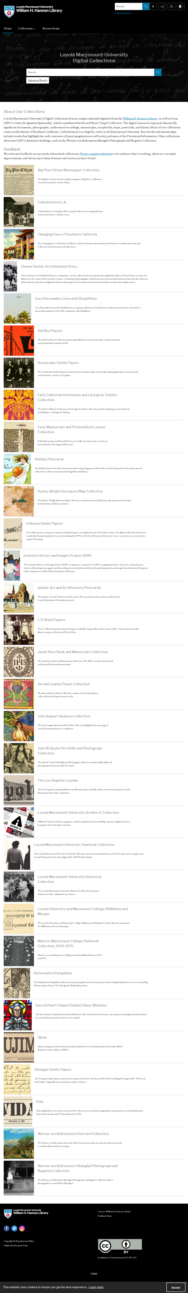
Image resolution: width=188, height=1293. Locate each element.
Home (8, 28)
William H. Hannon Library (140, 118)
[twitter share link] (14, 1228)
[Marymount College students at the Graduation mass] (19, 951)
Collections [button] (25, 28)
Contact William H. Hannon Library (114, 1211)
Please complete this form (96, 154)
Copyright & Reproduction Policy (19, 1241)
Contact (94, 1273)
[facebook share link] (7, 1228)
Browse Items (51, 28)
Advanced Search (37, 80)
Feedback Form (105, 1216)
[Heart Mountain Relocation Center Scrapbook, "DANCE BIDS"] (13, 533)
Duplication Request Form (16, 1245)
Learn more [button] (96, 1287)
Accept (175, 1287)
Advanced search (123, 13)
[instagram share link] (22, 1228)
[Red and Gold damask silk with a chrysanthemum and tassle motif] (19, 405)
